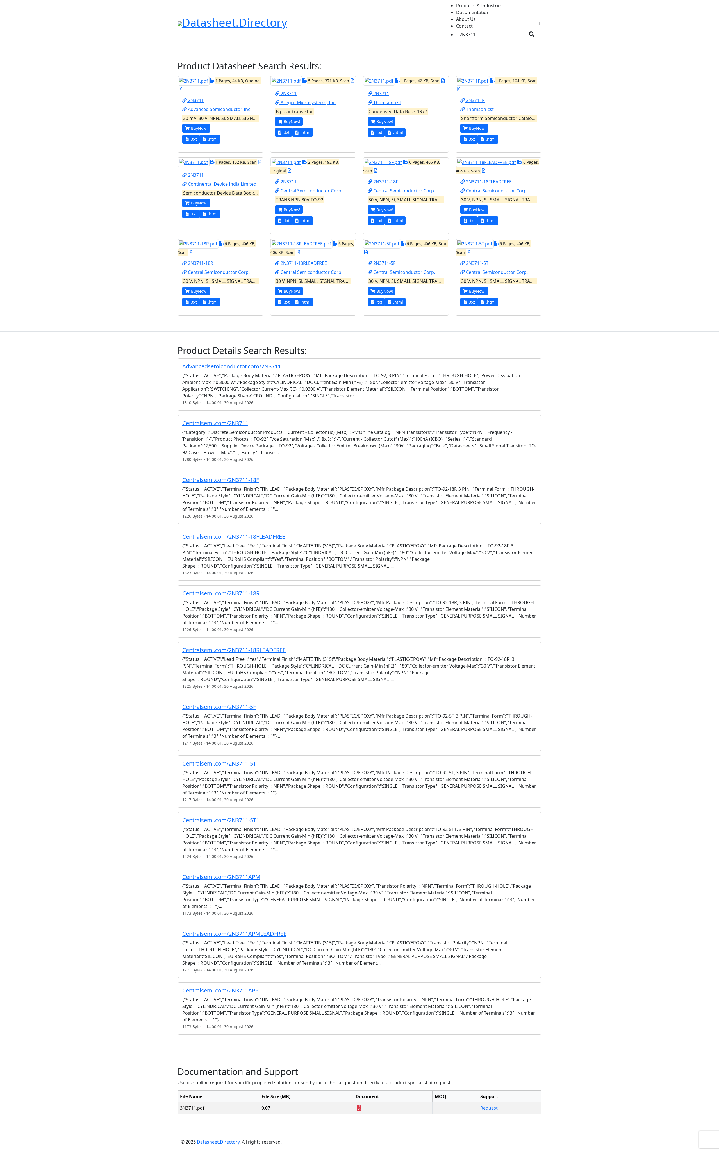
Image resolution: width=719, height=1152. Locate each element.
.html (213, 139)
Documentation (473, 12)
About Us (466, 19)
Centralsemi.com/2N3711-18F (220, 480)
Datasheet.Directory (218, 1142)
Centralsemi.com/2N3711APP (220, 990)
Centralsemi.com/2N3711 (215, 423)
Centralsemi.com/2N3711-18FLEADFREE (233, 536)
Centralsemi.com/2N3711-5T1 (220, 820)
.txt (194, 139)
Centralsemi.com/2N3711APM (221, 877)
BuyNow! (199, 128)
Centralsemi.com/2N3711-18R (221, 593)
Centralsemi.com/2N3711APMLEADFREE (234, 933)
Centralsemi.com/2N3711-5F (219, 707)
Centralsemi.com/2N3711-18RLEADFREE (234, 650)
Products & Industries (479, 6)
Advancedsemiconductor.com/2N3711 (231, 366)
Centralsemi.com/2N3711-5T (219, 763)
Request (489, 1108)
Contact (464, 26)
